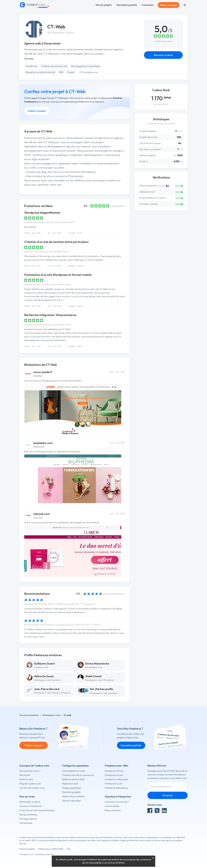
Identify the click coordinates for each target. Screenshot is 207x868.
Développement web (73, 770)
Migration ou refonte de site (40, 72)
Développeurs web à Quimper (103, 693)
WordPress (31, 66)
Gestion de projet (71, 800)
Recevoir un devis (163, 55)
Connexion (148, 4)
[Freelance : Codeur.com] (34, 5)
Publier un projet (168, 5)
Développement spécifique (85, 66)
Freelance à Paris (114, 770)
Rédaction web (70, 783)
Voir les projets (104, 4)
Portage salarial (28, 818)
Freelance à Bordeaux (116, 787)
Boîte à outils (26, 779)
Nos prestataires (28, 814)
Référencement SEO (73, 779)
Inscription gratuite (126, 4)
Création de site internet (54, 66)
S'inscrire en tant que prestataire (37, 810)
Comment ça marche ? (117, 801)
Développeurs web (51, 715)
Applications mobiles (73, 796)
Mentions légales (27, 849)
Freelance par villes (116, 765)
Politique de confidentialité (50, 849)
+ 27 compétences (88, 72)
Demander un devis (29, 801)
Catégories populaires (75, 765)
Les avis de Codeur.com (32, 787)
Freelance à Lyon (114, 775)
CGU (68, 849)
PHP (61, 72)
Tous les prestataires (29, 715)
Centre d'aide (112, 805)
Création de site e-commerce (78, 775)
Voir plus (28, 58)
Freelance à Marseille (116, 779)
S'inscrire (167, 795)
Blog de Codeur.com (30, 783)
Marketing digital (71, 792)
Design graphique (71, 787)
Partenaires (25, 822)
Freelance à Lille (113, 783)
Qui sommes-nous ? (29, 770)
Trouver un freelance (30, 805)
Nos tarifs (24, 775)
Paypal (71, 72)
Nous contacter (113, 810)
